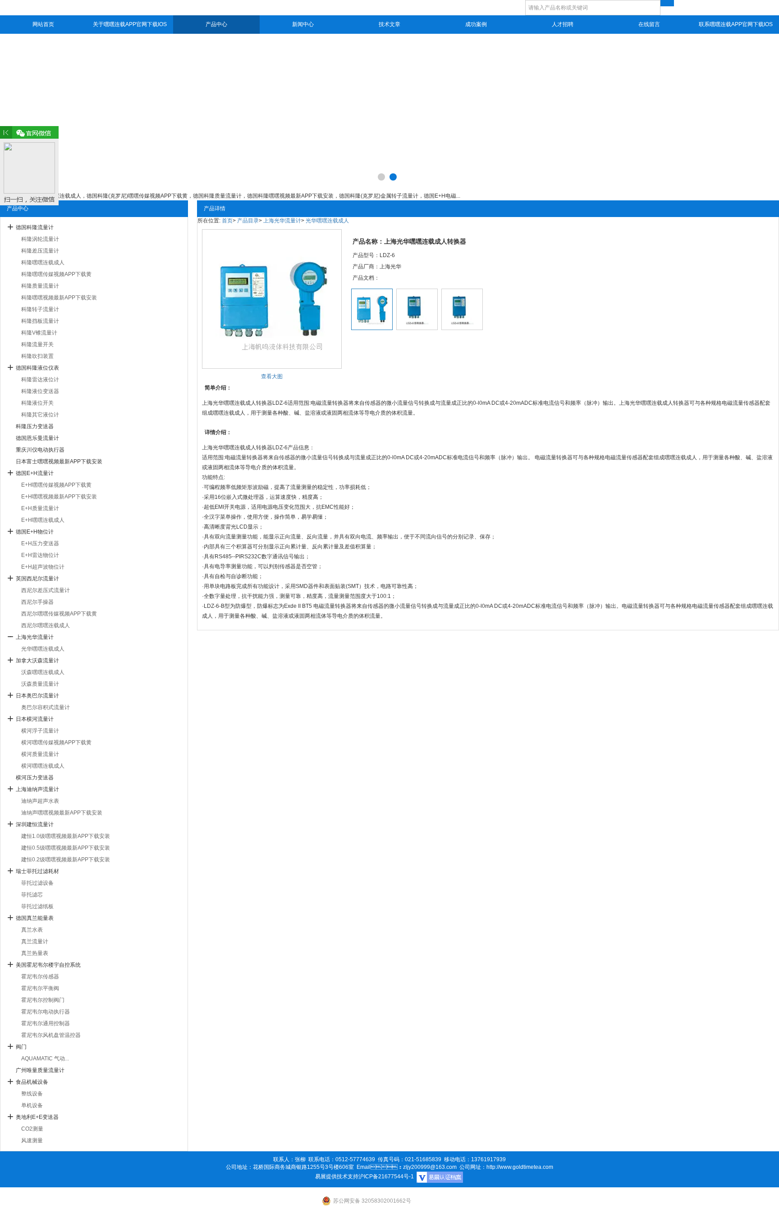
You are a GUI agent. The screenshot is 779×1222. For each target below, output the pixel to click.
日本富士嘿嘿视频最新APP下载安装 (59, 461)
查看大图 (272, 376)
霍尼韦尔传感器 (40, 976)
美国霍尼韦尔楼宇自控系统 (48, 965)
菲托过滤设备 (37, 883)
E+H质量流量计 (40, 508)
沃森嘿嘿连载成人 (42, 672)
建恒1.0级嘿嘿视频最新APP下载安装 (65, 836)
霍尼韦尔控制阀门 (42, 1000)
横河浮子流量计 (40, 731)
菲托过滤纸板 (37, 906)
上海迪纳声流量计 (37, 789)
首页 (227, 220)
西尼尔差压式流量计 (45, 590)
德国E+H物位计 (35, 532)
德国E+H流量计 (35, 473)
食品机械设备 (32, 1082)
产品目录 (248, 220)
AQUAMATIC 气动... (45, 1058)
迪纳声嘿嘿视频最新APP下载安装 (61, 813)
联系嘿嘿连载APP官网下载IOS (736, 24)
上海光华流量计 (35, 637)
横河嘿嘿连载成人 (42, 766)
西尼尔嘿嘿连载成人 (45, 625)
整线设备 (32, 1094)
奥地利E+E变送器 (37, 1117)
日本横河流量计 (35, 719)
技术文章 (389, 24)
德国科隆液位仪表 (37, 368)
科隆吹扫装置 (37, 356)
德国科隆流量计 (35, 227)
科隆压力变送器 (35, 426)
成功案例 (476, 24)
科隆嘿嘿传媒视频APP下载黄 (56, 274)
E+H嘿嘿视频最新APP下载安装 (59, 496)
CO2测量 (32, 1129)
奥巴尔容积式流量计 (45, 707)
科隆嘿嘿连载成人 (42, 262)
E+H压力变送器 (40, 543)
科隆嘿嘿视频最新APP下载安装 (59, 297)
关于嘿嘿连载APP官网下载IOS (130, 24)
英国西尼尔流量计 (37, 578)
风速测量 (32, 1140)
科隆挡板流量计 (40, 321)
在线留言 (649, 24)
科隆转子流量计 (40, 309)
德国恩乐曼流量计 (37, 438)
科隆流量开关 (37, 344)
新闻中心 (303, 24)
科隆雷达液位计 (40, 379)
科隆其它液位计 (40, 415)
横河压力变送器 (35, 777)
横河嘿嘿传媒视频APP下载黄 (56, 742)
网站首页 (43, 24)
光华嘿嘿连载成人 (42, 649)
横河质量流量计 (40, 754)
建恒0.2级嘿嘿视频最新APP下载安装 (65, 859)
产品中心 (216, 24)
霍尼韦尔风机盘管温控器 (51, 1035)
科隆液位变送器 (40, 391)
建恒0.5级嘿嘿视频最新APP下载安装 (65, 848)
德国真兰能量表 (35, 918)
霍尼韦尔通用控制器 (45, 1023)
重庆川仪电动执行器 (40, 450)
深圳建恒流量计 (35, 824)
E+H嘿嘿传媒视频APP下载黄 (56, 485)
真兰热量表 (34, 953)
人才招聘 (562, 24)
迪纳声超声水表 (40, 801)
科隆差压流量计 (40, 251)
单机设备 (32, 1105)
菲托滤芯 (32, 895)
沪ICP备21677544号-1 (386, 1176)
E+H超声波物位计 (42, 567)
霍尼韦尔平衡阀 (40, 988)
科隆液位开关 (37, 403)
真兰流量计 (34, 941)
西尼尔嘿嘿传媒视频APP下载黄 (59, 614)
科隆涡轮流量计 (40, 239)
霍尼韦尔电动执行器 (45, 1012)
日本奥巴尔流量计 (37, 695)
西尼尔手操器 (37, 602)
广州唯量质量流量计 (40, 1070)
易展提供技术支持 (336, 1176)
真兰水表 (32, 930)
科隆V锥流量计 (39, 333)
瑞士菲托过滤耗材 (37, 871)
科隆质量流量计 (40, 286)
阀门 (21, 1047)
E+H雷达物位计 (40, 555)
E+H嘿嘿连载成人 (42, 520)
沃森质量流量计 (40, 684)
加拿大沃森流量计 (37, 660)
